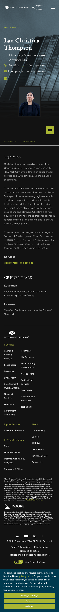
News (6, 446)
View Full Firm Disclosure (34, 500)
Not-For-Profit (27, 374)
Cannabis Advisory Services (8, 354)
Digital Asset (10, 377)
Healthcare (26, 350)
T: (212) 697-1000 (35, 65)
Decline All (30, 606)
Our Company (38, 430)
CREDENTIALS (28, 141)
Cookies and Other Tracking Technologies (30, 554)
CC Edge (36, 443)
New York (13, 65)
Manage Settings (29, 595)
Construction (10, 365)
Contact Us (37, 462)
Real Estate (26, 390)
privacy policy (26, 576)
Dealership (9, 371)
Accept (29, 600)
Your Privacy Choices (35, 562)
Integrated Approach (14, 430)
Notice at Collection (29, 551)
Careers (35, 436)
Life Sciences (27, 357)
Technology (26, 407)
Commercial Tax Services (18, 262)
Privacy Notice (41, 547)
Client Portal (38, 449)
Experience (10, 141)
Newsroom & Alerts (13, 469)
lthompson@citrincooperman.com (27, 71)
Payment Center (39, 455)
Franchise (9, 404)
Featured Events (12, 452)
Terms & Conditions (20, 547)
